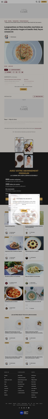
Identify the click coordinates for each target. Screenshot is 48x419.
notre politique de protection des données (24, 216)
